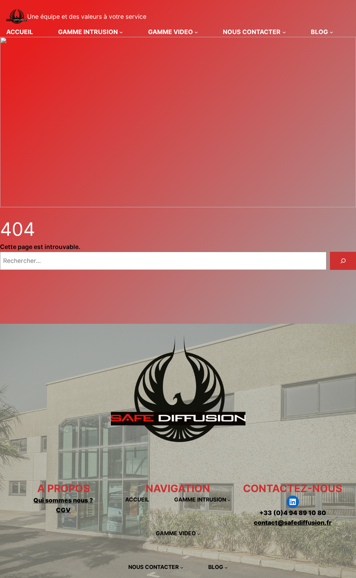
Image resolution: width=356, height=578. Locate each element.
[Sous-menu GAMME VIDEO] (196, 32)
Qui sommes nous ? (63, 500)
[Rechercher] (343, 261)
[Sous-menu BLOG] (331, 32)
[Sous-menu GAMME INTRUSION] (121, 32)
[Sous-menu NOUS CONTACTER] (284, 32)
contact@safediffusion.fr (293, 522)
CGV (63, 510)
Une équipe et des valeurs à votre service (86, 16)
